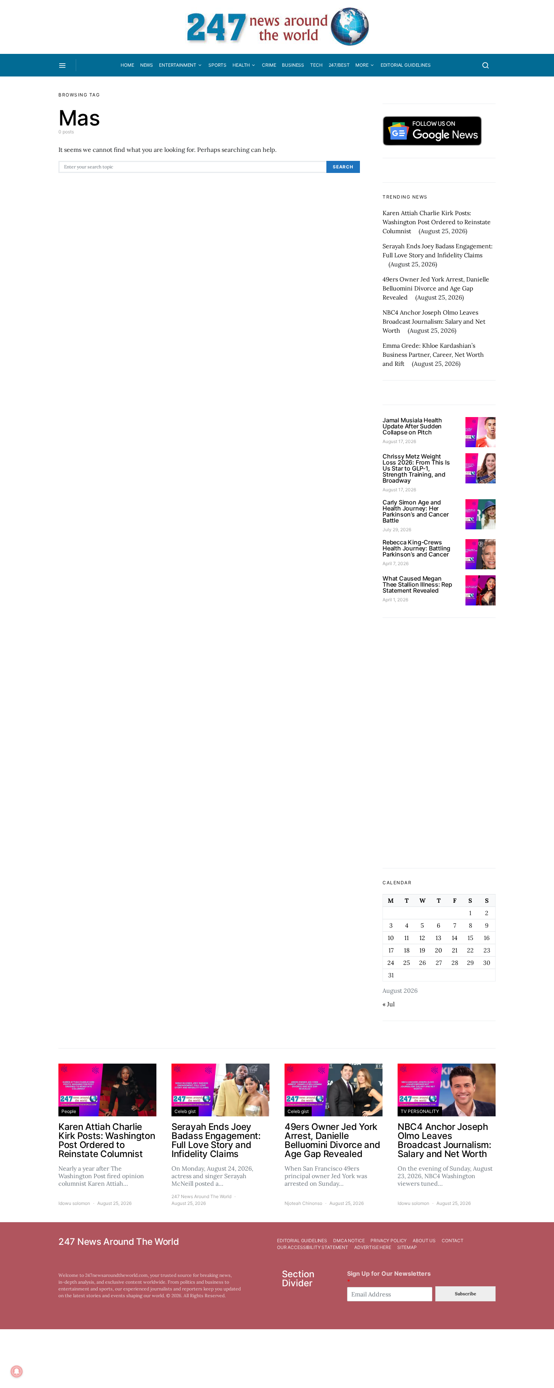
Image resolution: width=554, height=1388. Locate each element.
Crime (269, 65)
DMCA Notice (348, 1240)
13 (438, 938)
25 (406, 962)
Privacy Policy (388, 1240)
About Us (424, 1240)
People (68, 1111)
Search (343, 167)
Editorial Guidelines (406, 65)
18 (407, 950)
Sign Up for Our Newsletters (389, 1277)
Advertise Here (372, 1247)
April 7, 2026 (396, 563)
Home (127, 65)
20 (438, 950)
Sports (217, 65)
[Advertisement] (439, 743)
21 (455, 950)
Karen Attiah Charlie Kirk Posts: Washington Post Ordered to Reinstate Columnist (437, 222)
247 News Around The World (201, 1196)
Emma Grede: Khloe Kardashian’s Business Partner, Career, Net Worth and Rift (433, 354)
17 (391, 950)
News (146, 65)
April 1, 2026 (395, 599)
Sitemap (407, 1247)
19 (422, 950)
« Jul (389, 1004)
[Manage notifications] (17, 1371)
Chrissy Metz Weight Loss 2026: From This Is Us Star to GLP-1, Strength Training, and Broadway (416, 468)
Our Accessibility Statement (312, 1247)
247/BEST (339, 65)
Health (241, 65)
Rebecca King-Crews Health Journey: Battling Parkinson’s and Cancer (416, 548)
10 (391, 938)
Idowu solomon (74, 1203)
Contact (453, 1240)
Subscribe (465, 1293)
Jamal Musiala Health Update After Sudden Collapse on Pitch (412, 426)
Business (293, 65)
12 (422, 938)
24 (390, 962)
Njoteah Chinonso (303, 1203)
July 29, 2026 (397, 529)
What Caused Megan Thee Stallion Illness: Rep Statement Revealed (417, 584)
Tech (316, 65)
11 (406, 938)
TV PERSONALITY (420, 1111)
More (361, 65)
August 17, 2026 (399, 441)
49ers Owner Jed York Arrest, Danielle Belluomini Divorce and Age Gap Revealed (436, 288)
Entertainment (177, 65)
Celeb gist (185, 1111)
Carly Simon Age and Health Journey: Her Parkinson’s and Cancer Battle (416, 511)
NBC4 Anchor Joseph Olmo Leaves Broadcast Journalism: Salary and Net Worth (434, 321)
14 (455, 938)
